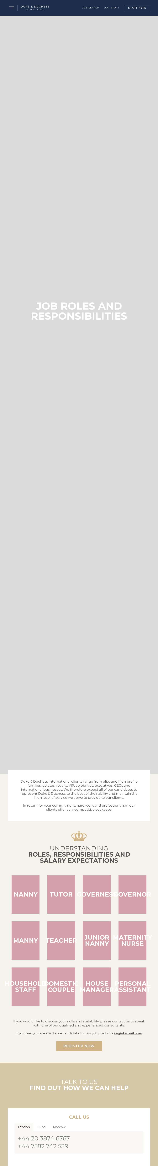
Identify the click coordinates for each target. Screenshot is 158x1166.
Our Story (111, 8)
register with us (128, 1033)
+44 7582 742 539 (43, 1146)
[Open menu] (11, 8)
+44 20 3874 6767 (44, 1138)
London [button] (24, 1127)
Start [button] (137, 8)
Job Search (90, 8)
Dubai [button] (41, 1127)
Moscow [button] (59, 1127)
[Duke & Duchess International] (35, 8)
